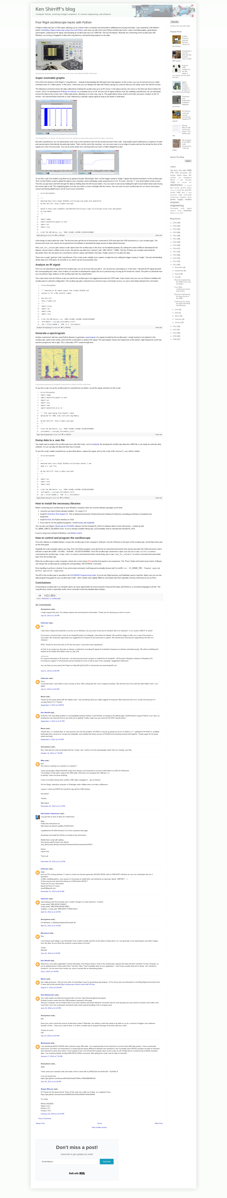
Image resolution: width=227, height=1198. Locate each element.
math (180, 195)
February (178, 319)
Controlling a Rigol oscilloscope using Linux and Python (62, 30)
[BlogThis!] (47, 595)
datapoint (184, 182)
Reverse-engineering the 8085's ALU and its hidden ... (182, 282)
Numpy (80, 523)
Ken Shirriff (45, 712)
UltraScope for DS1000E (64, 526)
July (176, 277)
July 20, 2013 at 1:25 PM (50, 615)
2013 (175, 265)
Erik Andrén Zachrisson (50, 813)
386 (171, 170)
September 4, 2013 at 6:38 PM (52, 705)
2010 (175, 333)
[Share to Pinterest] (54, 595)
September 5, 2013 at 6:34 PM (52, 739)
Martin (43, 979)
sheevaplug (174, 208)
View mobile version (99, 1127)
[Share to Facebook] (52, 595)
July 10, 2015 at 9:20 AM (50, 1036)
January (178, 322)
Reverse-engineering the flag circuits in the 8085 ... (182, 296)
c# (177, 180)
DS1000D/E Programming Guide (83, 575)
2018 (175, 248)
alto (190, 173)
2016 (175, 255)
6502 (176, 170)
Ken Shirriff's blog (55, 9)
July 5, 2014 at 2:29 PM (49, 971)
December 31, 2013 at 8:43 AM (52, 891)
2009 (175, 336)
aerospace (184, 173)
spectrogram (91, 337)
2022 (175, 235)
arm (180, 177)
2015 (175, 258)
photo (190, 197)
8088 (177, 173)
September (179, 271)
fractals (176, 188)
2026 (175, 223)
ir (50, 598)
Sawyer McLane (47, 1089)
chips (172, 182)
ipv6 (183, 192)
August (178, 274)
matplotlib (90, 523)
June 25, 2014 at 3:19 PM (50, 953)
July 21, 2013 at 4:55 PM (50, 671)
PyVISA (48, 520)
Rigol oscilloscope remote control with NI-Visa (78, 984)
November (179, 267)
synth (179, 211)
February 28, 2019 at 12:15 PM (52, 1114)
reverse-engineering (177, 204)
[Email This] (45, 595)
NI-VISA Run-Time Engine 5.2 (56, 514)
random (188, 199)
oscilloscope (56, 598)
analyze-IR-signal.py (44, 327)
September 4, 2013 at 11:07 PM (53, 721)
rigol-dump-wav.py (44, 498)
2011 (175, 330)
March (177, 316)
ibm (183, 190)
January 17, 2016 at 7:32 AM (51, 1056)
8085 (184, 170)
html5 (179, 190)
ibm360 (172, 192)
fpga (171, 188)
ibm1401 (188, 190)
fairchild (189, 185)
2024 (175, 229)
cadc (181, 180)
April (177, 313)
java (190, 192)
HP (176, 190)
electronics (45, 598)
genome (183, 188)
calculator (188, 180)
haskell (172, 190)
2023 (175, 232)
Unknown (44, 623)
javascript (173, 195)
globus (189, 188)
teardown (187, 210)
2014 (175, 261)
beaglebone (188, 177)
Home (99, 1123)
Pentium (183, 197)
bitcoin (172, 180)
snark (182, 208)
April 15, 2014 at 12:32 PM (51, 912)
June (177, 309)
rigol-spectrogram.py (44, 434)
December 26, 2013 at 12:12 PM (53, 861)
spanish (173, 211)
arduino (173, 177)
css (178, 182)
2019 (175, 245)
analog (172, 175)
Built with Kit (77, 1173)
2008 (175, 339)
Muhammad (45, 1043)
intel (178, 192)
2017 (175, 252)
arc (190, 175)
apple (185, 175)
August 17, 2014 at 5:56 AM (51, 987)
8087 (172, 173)
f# (185, 185)
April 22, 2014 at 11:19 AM (51, 926)
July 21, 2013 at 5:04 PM (50, 689)
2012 (175, 326)
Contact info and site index (180, 26)
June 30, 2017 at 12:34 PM (51, 1081)
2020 (175, 242)
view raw (158, 235)
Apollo (179, 175)
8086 (189, 170)
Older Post (159, 1123)
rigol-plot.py (41, 235)
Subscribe (174, 22)
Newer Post (40, 1123)
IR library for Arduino (68, 91)
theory (172, 213)
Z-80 (181, 213)
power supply (176, 199)
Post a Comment (44, 1118)
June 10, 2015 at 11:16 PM (51, 1008)
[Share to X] (50, 595)
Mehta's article (76, 533)
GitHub (62, 235)
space (189, 208)
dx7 (190, 182)
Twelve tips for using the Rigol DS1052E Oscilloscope (182, 303)
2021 (175, 239)
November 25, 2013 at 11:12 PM (53, 806)
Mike (43, 760)
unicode (177, 213)
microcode (188, 195)
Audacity (95, 444)
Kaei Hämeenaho (47, 995)
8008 (180, 170)
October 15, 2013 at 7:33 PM (51, 753)
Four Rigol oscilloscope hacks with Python (182, 289)
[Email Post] (39, 595)
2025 (175, 226)
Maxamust (45, 933)
